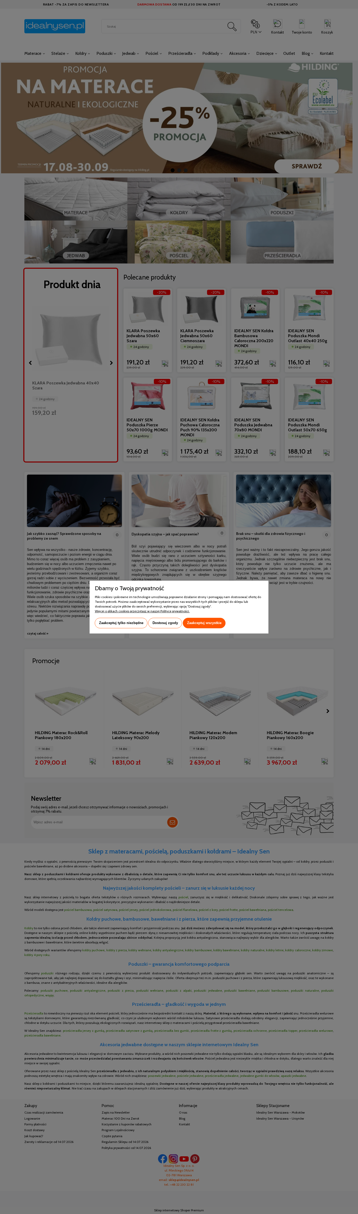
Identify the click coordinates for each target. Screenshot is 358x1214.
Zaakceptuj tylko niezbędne (121, 623)
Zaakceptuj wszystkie (204, 623)
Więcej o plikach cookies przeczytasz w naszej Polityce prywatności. (142, 611)
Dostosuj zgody (165, 623)
